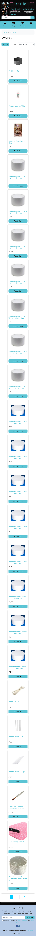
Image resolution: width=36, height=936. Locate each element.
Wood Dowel (13, 702)
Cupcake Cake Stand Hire (16, 142)
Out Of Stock (18, 186)
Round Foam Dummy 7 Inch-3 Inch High (17, 492)
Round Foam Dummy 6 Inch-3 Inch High (17, 457)
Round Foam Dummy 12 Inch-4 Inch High (17, 387)
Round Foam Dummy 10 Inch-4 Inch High (17, 317)
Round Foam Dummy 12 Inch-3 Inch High (17, 668)
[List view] (7, 44)
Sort (15, 44)
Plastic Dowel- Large (16, 772)
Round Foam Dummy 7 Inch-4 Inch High (17, 212)
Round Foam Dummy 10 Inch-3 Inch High (17, 597)
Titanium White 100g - (17, 106)
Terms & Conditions (22, 920)
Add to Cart (18, 81)
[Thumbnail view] (4, 44)
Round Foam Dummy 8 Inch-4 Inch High (17, 247)
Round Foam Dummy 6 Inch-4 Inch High (17, 177)
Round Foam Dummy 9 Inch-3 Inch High (17, 562)
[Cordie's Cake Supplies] (18, 9)
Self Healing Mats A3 (16, 842)
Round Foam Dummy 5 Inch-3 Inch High (17, 422)
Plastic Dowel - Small (16, 737)
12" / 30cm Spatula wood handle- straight (17, 808)
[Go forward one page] (24, 897)
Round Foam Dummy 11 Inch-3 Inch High (17, 633)
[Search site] (32, 17)
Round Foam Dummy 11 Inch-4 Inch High (17, 352)
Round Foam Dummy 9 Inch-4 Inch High (17, 282)
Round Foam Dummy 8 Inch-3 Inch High (17, 527)
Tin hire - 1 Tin (13, 71)
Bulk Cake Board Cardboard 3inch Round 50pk (17, 879)
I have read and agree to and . (18, 921)
